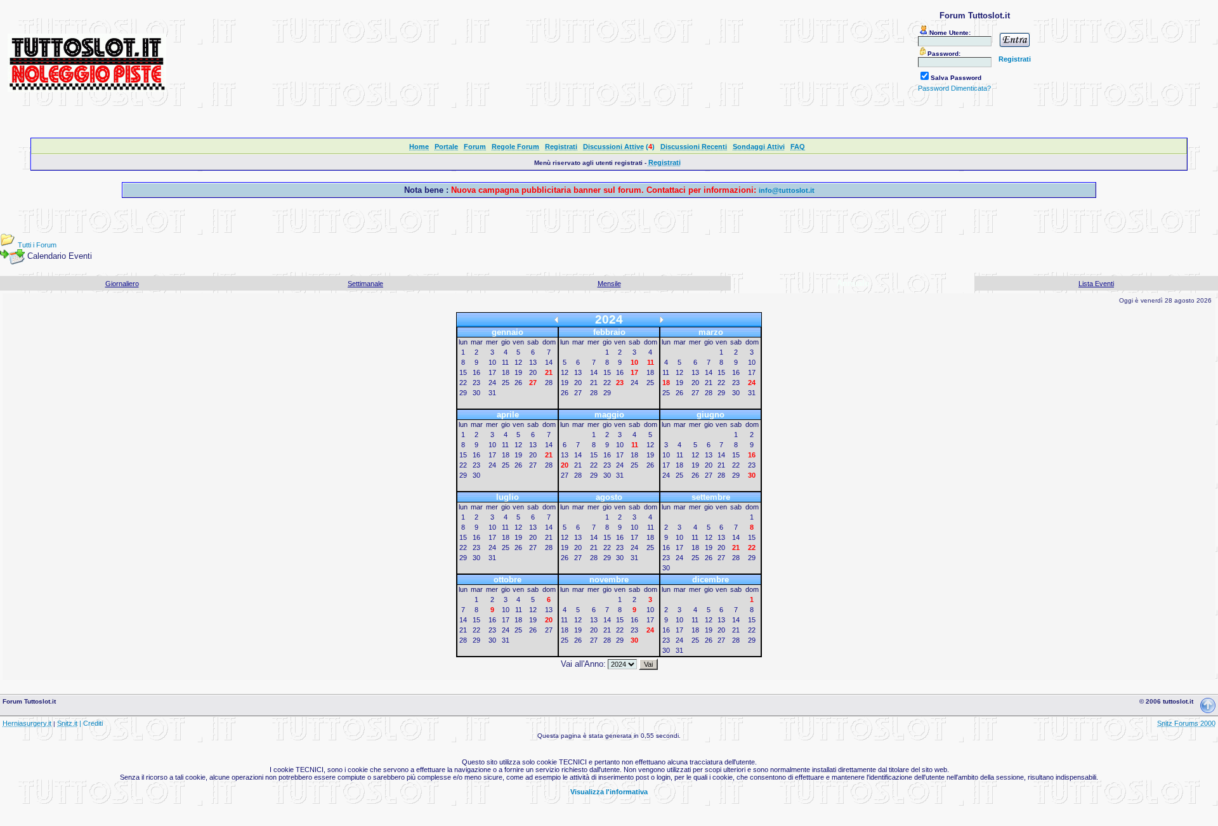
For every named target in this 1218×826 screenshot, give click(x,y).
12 (518, 362)
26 (518, 382)
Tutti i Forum (37, 245)
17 (492, 372)
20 (533, 372)
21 (594, 382)
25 (505, 382)
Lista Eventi (1096, 283)
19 (518, 372)
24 (492, 382)
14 (549, 362)
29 (463, 393)
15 (463, 372)
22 (463, 382)
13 (533, 362)
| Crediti (91, 723)
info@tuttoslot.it (787, 190)
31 (492, 393)
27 (578, 393)
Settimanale (365, 283)
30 (476, 393)
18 (505, 372)
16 (476, 372)
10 (492, 362)
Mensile (609, 283)
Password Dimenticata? (954, 88)
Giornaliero (122, 283)
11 (505, 362)
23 (476, 382)
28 (549, 382)
